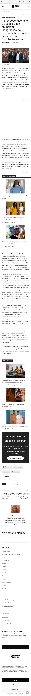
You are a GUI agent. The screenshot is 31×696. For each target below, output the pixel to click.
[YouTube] (23, 1)
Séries (3, 557)
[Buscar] (28, 6)
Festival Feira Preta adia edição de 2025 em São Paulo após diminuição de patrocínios (22, 495)
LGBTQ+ (4, 588)
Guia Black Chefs (6, 603)
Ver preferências (15, 689)
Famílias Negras (6, 582)
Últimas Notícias (6, 551)
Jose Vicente (24, 484)
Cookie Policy (10, 693)
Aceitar (15, 680)
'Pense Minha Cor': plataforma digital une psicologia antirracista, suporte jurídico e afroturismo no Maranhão (13, 220)
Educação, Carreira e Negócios (11, 554)
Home (3, 11)
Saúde (7, 11)
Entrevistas (5, 563)
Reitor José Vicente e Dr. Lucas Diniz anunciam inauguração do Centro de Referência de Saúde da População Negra (15, 30)
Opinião (4, 579)
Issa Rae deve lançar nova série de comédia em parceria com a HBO (15, 427)
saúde (3, 486)
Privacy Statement (19, 693)
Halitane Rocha (5, 42)
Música (4, 576)
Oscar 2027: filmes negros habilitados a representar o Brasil (13, 405)
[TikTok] (21, 1)
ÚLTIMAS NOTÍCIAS (10, 17)
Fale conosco (5, 620)
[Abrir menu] (2, 6)
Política (4, 585)
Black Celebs (5, 573)
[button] (28, 663)
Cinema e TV (5, 560)
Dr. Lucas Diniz (10, 484)
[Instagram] (19, 1)
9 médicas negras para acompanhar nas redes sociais (15, 197)
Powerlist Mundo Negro (8, 600)
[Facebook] (25, 1)
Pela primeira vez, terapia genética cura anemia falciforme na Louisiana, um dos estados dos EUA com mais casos (15, 244)
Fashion (4, 569)
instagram (17, 484)
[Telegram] (29, 1)
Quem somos (5, 617)
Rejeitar (15, 685)
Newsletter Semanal (6, 1)
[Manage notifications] (27, 692)
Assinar (15, 647)
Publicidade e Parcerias (8, 624)
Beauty (4, 566)
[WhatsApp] (27, 1)
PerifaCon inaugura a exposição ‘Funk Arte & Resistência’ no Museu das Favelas (8, 495)
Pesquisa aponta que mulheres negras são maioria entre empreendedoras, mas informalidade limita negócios (14, 383)
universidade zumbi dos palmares (14, 486)
